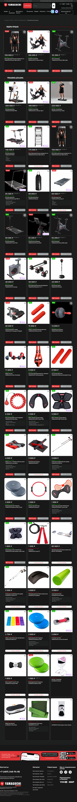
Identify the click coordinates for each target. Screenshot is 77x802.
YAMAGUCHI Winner (57, 463)
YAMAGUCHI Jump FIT (34, 551)
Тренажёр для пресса (57, 329)
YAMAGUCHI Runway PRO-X (12, 198)
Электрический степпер (11, 329)
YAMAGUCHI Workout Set (35, 331)
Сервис (36, 11)
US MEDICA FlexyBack (34, 595)
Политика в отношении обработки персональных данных (11, 777)
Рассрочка (30, 11)
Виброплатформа (10, 723)
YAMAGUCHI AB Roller (57, 331)
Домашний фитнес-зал (66, 12)
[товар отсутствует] (53, 5)
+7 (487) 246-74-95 (10, 771)
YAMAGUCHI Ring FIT (33, 507)
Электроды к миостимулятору (13, 549)
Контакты (42, 11)
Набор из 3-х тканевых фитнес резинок (15, 461)
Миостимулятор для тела (12, 682)
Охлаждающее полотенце (35, 723)
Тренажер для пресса (34, 461)
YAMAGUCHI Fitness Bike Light (60, 60)
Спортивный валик (56, 593)
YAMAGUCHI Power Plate (58, 110)
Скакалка (30, 549)
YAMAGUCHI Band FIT (10, 639)
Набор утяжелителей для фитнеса (37, 329)
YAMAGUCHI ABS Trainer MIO (59, 419)
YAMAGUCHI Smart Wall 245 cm (13, 60)
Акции (6, 11)
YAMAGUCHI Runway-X (58, 198)
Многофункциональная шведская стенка (15, 58)
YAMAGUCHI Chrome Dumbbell (60, 639)
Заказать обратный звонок (67, 7)
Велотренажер (56, 58)
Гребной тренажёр (33, 58)
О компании (12, 12)
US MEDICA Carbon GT (11, 595)
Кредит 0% (50, 779)
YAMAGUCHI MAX (10, 154)
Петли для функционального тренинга (38, 373)
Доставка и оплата (19, 12)
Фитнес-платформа (57, 109)
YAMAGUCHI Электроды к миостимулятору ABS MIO (19, 551)
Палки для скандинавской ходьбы (60, 461)
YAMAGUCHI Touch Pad (11, 242)
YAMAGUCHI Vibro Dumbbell (12, 375)
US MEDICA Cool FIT (33, 725)
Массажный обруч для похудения (14, 417)
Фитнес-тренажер (56, 679)
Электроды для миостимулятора (60, 505)
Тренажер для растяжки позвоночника (62, 549)
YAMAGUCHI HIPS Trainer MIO (36, 419)
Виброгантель (9, 373)
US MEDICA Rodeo (56, 681)
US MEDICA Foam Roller (58, 595)
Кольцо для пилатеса (33, 505)
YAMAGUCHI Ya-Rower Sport (35, 60)
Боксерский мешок (33, 197)
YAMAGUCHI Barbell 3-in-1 (35, 287)
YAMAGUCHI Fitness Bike (34, 242)
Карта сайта (50, 784)
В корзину (9, 70)
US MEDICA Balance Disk (34, 683)
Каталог (49, 773)
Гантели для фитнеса (57, 373)
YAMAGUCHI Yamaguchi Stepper (13, 331)
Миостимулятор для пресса (59, 417)
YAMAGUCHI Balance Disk (35, 639)
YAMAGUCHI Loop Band (11, 463)
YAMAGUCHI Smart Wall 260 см (36, 154)
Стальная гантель (56, 637)
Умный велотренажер (34, 241)
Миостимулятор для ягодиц (35, 417)
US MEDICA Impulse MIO (11, 683)
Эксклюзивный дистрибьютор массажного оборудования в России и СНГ (56, 1)
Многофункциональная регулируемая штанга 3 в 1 (41, 285)
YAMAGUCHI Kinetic (57, 287)
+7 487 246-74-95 (66, 5)
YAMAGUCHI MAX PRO (11, 110)
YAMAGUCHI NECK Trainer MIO (59, 507)
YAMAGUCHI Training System (36, 375)
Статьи (49, 11)
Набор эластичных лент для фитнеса (14, 637)
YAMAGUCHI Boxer (33, 198)
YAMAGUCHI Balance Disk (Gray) (13, 507)
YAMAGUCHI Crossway (11, 287)
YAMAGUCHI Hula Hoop (11, 419)
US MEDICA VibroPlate (11, 725)
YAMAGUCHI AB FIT (33, 463)
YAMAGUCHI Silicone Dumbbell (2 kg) (61, 375)
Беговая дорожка (10, 109)
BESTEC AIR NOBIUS (57, 551)
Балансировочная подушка (12, 505)
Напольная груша (56, 285)
